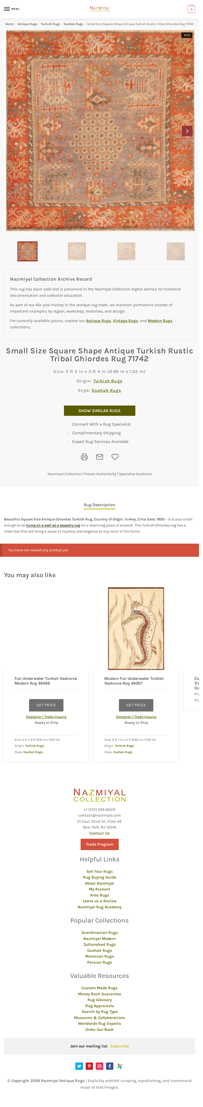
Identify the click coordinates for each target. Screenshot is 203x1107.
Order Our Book (99, 1029)
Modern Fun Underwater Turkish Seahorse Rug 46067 (134, 680)
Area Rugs (99, 895)
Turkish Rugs (50, 24)
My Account (99, 889)
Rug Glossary (99, 999)
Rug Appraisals (99, 1005)
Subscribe (119, 1046)
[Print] (84, 457)
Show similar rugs (100, 410)
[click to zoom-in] (99, 131)
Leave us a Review (100, 901)
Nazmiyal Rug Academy (100, 907)
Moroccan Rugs (99, 956)
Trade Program (99, 844)
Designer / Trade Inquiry (46, 717)
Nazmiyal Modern (99, 938)
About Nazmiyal (99, 883)
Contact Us (99, 833)
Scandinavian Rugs (99, 932)
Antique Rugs (27, 24)
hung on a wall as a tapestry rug (53, 525)
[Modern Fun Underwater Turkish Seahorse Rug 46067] (136, 629)
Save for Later (115, 457)
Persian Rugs (99, 962)
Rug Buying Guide (99, 877)
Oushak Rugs (73, 24)
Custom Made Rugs (99, 988)
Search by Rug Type (100, 1011)
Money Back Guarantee (99, 994)
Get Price (46, 705)
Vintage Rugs (125, 320)
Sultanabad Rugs (100, 944)
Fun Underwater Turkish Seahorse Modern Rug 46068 (46, 680)
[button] (187, 131)
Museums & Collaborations (99, 1017)
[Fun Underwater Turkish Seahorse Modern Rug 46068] (46, 629)
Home (9, 24)
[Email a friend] (99, 457)
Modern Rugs (160, 320)
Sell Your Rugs (99, 871)
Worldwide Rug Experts (99, 1023)
